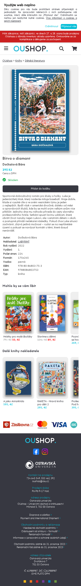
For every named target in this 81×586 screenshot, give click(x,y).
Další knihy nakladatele (20, 351)
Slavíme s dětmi (46, 336)
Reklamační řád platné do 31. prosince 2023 (40, 547)
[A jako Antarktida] (18, 377)
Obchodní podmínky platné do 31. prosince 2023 (40, 544)
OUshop (7, 60)
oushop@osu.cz (40, 481)
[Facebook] (36, 451)
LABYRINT (23, 241)
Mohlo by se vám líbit (19, 286)
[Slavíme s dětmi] (52, 313)
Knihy (18, 60)
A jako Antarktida (13, 401)
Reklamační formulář (40, 534)
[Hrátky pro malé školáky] (18, 313)
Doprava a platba (40, 515)
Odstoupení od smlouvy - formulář (40, 531)
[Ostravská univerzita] (40, 464)
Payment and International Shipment (40, 518)
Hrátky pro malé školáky (17, 336)
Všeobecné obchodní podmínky (40, 528)
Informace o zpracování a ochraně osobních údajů (40, 538)
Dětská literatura (35, 60)
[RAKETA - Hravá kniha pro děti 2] (52, 376)
